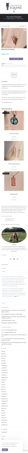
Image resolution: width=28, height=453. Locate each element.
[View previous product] (2, 26)
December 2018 (4, 398)
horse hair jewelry (8, 66)
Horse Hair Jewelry (9, 63)
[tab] (14, 74)
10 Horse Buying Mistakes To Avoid (8, 320)
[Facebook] (10, 259)
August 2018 (3, 408)
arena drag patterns (5, 334)
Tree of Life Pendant (14, 133)
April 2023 (3, 353)
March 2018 (3, 417)
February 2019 (4, 394)
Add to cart (16, 58)
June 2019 (3, 384)
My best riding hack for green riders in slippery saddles (11, 314)
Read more (14, 139)
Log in (2, 438)
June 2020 (3, 358)
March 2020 (3, 363)
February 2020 (4, 365)
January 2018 (3, 422)
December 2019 (4, 370)
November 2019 (4, 372)
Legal (15, 296)
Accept (5, 449)
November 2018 (4, 401)
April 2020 (3, 360)
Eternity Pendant (20, 18)
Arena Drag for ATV (5, 342)
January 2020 (3, 367)
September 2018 (4, 405)
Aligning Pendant (14, 194)
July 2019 (3, 382)
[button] (14, 11)
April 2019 (3, 389)
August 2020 (3, 356)
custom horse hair (7, 65)
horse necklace (15, 66)
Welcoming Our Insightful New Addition (9, 322)
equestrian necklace (15, 65)
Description (14, 74)
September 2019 (4, 377)
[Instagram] (17, 259)
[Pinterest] (14, 259)
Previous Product (7, 26)
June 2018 (3, 413)
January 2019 (3, 396)
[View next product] (26, 26)
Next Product (22, 26)
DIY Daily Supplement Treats (11, 330)
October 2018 (4, 403)
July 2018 (3, 410)
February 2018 (4, 420)
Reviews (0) (14, 77)
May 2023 (3, 351)
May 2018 (3, 415)
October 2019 (4, 375)
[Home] (5, 18)
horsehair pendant (22, 66)
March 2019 (3, 391)
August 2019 (3, 379)
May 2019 (3, 386)
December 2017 (4, 424)
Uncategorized (4, 432)
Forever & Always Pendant (14, 163)
